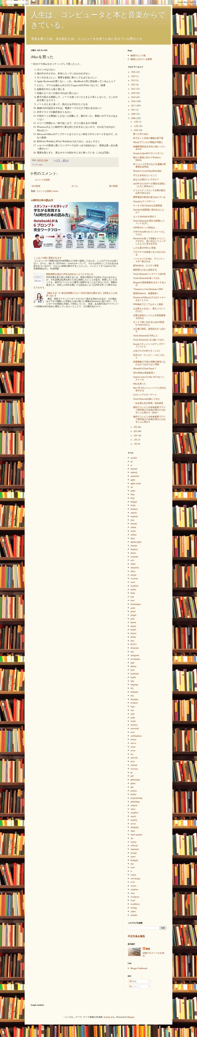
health (133, 629)
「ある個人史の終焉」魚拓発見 (148, 403)
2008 (133, 118)
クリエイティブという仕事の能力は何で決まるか (149, 191)
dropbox (134, 549)
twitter (133, 874)
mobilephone (136, 735)
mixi (133, 732)
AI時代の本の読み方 (42, 200)
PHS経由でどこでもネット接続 (148, 304)
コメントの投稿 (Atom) (47, 191)
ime (132, 651)
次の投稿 (36, 185)
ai (131, 465)
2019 (133, 97)
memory (134, 724)
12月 (136, 121)
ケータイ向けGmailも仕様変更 (147, 205)
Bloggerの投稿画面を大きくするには (149, 283)
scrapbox (134, 812)
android (134, 472)
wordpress (135, 896)
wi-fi (133, 882)
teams (133, 856)
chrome (134, 523)
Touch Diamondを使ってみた (146, 278)
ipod (132, 669)
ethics (133, 571)
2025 (133, 76)
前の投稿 (113, 185)
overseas (134, 768)
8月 (136, 431)
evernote (134, 578)
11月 (136, 126)
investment (135, 658)
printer (133, 794)
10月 (136, 130)
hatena (133, 626)
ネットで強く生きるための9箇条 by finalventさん (148, 323)
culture (134, 534)
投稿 (133, 981)
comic (133, 530)
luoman (107, 1016)
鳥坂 (148, 948)
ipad (132, 662)
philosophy (135, 779)
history (134, 633)
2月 (136, 439)
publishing (135, 801)
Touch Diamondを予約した (145, 335)
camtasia (134, 516)
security (134, 819)
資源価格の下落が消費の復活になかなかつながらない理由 (149, 363)
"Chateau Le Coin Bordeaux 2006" (148, 289)
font (132, 596)
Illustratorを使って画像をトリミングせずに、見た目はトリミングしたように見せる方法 (149, 241)
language (134, 684)
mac (40, 164)
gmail (133, 611)
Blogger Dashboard (139, 968)
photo (133, 783)
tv (131, 871)
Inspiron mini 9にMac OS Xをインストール (149, 378)
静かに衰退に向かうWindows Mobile (147, 158)
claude (133, 527)
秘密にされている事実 (141, 59)
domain (134, 545)
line (132, 695)
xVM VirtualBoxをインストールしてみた (149, 233)
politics (134, 790)
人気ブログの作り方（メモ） (147, 350)
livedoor (134, 702)
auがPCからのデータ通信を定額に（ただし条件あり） (149, 185)
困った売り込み (140, 133)
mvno (133, 750)
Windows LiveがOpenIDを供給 (147, 170)
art (132, 486)
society (134, 841)
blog (132, 498)
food (132, 600)
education (135, 567)
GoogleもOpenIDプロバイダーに (148, 153)
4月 (136, 435)
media (133, 721)
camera (134, 512)
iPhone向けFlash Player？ (144, 368)
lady (132, 680)
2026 (133, 71)
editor (133, 563)
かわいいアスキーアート (145, 394)
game (133, 607)
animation (135, 476)
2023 (133, 80)
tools (133, 867)
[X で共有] (61, 160)
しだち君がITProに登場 (144, 247)
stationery (135, 849)
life (132, 688)
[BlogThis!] (58, 160)
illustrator (135, 647)
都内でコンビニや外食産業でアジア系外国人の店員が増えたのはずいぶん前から (149, 419)
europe (133, 574)
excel (133, 582)
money (133, 739)
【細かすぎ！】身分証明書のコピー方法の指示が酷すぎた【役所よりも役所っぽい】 (81, 294)
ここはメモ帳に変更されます (48, 257)
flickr (133, 593)
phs (132, 787)
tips (132, 863)
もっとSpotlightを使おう (144, 216)
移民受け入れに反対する (145, 269)
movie (133, 743)
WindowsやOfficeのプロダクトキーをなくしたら (149, 298)
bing (132, 494)
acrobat (134, 457)
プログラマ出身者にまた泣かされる (149, 253)
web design (135, 878)
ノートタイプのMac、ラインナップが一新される (149, 260)
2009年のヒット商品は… (145, 227)
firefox (133, 589)
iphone (133, 666)
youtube (134, 915)
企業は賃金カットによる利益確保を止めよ (149, 316)
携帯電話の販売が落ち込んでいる (149, 197)
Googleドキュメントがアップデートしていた (149, 345)
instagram (135, 655)
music (133, 746)
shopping (134, 827)
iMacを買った (139, 383)
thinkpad (134, 860)
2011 (133, 109)
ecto (132, 560)
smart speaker (136, 834)
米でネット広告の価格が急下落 (148, 138)
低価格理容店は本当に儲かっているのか (149, 147)
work (133, 900)
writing (134, 907)
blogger (134, 501)
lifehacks (134, 691)
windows (134, 889)
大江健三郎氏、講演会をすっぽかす (149, 330)
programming (136, 797)
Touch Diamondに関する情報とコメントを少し (148, 222)
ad (132, 461)
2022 (133, 84)
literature (134, 699)
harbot (133, 622)
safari (133, 808)
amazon (134, 468)
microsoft (135, 728)
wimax (133, 885)
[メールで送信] (55, 160)
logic (133, 706)
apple (133, 479)
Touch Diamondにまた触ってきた (148, 339)
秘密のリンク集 (138, 55)
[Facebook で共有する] (64, 160)
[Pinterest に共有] (67, 160)
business (134, 508)
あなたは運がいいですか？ (146, 179)
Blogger (130, 1016)
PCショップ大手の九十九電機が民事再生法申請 (149, 165)
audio (133, 490)
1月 (136, 443)
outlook (134, 765)
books (133, 505)
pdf (132, 775)
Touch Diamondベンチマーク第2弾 (149, 273)
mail (132, 713)
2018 (133, 101)
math (133, 717)
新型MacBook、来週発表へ (146, 293)
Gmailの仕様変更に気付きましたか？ (148, 211)
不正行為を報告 (136, 936)
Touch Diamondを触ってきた (146, 398)
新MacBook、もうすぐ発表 (146, 265)
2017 (133, 105)
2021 (133, 88)
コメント (136, 986)
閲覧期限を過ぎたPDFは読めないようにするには (69, 274)
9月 (136, 426)
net (132, 754)
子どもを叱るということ (145, 175)
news (133, 761)
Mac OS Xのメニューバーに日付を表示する (149, 389)
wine (133, 893)
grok (133, 618)
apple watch (136, 483)
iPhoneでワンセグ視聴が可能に (148, 142)
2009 (133, 113)
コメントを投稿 (42, 179)
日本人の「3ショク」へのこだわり (148, 356)
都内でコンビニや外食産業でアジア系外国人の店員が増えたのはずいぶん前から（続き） (149, 410)
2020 (133, 92)
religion (134, 805)
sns (132, 838)
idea (132, 640)
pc (132, 772)
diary (133, 538)
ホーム (74, 185)
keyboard (135, 673)
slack (133, 830)
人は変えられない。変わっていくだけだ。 (149, 310)
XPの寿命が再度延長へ (144, 372)
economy (134, 556)
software (134, 845)
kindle (133, 677)
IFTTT (134, 644)
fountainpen (136, 604)
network (134, 757)
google (133, 614)
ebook (133, 552)
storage (134, 852)
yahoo (133, 911)
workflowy (135, 903)
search (133, 816)
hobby (133, 636)
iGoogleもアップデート (144, 201)
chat (132, 519)
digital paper (136, 541)
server (133, 823)
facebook (134, 585)
